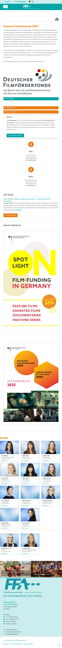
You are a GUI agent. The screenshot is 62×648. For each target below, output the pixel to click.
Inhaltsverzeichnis (28, 644)
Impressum (6, 644)
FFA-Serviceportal (21, 2)
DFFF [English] (10, 98)
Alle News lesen (11, 215)
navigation (5, 6)
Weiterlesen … (19, 210)
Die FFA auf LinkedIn (11, 624)
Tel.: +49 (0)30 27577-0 (12, 617)
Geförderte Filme (10, 107)
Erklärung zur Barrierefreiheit (13, 632)
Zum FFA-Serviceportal (16, 135)
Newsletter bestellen (11, 629)
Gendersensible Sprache (12, 634)
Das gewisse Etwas (38, 574)
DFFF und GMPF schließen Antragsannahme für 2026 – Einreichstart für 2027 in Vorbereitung (27, 200)
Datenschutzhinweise (16, 644)
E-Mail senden (4, 460)
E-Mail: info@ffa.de (11, 621)
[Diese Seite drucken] (57, 20)
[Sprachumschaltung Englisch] (32, 2)
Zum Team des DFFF (11, 112)
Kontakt (8, 614)
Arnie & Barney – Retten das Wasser (11, 572)
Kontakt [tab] (7, 2)
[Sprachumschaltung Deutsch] (30, 2)
